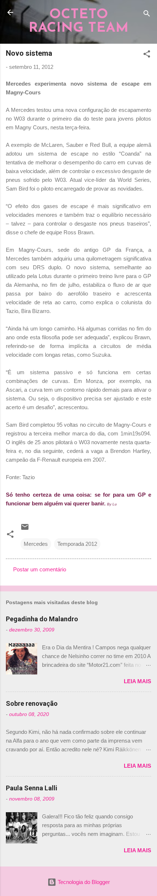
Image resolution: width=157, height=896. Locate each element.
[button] (146, 55)
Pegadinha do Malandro (42, 619)
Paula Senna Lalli (31, 788)
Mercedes (36, 544)
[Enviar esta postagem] (24, 529)
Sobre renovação (32, 703)
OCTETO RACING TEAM (78, 21)
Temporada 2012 (77, 544)
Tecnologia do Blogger (83, 882)
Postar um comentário (39, 569)
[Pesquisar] (146, 15)
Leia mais (137, 681)
